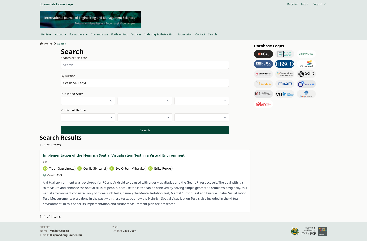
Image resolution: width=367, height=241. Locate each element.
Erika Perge (162, 168)
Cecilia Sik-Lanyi (94, 168)
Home (48, 43)
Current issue (99, 34)
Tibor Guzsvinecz (61, 168)
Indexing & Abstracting (159, 34)
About (59, 34)
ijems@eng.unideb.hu (67, 235)
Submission (184, 34)
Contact (200, 34)
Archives (136, 34)
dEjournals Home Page (56, 4)
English (317, 4)
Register (292, 4)
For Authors (76, 34)
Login (304, 4)
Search (212, 34)
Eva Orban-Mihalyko (130, 168)
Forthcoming (119, 34)
